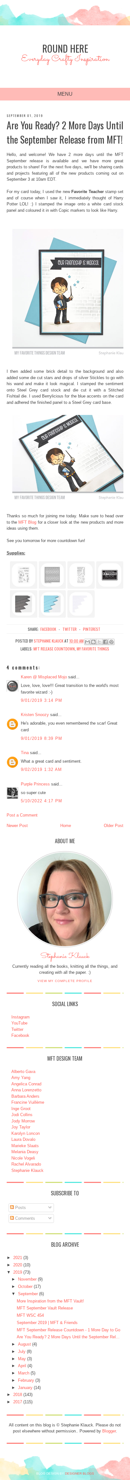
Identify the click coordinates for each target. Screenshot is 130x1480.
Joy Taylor (20, 1127)
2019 (17, 1272)
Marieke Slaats (25, 1145)
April (22, 1365)
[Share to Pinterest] (111, 642)
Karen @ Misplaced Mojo (44, 677)
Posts (20, 1207)
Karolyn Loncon (25, 1133)
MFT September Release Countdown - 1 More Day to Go (68, 1330)
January (25, 1387)
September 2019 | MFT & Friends (47, 1322)
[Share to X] (99, 642)
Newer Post (17, 825)
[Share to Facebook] (105, 642)
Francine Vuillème (27, 1102)
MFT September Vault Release (45, 1308)
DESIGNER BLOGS (79, 1473)
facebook (48, 629)
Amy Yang (20, 1077)
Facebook (20, 1035)
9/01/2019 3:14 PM (41, 700)
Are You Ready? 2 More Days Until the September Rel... (68, 1337)
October (25, 1286)
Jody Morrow (23, 1121)
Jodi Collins (21, 1114)
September (28, 1293)
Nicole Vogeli (23, 1158)
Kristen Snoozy (35, 714)
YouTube (19, 1023)
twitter (69, 629)
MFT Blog (27, 522)
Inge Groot (21, 1108)
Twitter (17, 1029)
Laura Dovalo (23, 1139)
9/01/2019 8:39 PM (41, 738)
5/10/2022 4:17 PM (41, 800)
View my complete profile (65, 981)
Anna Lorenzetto (26, 1090)
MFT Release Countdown (54, 648)
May (22, 1358)
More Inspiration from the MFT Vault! (50, 1301)
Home (65, 825)
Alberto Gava (23, 1071)
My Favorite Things (93, 648)
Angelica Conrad (26, 1084)
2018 (17, 1394)
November (27, 1279)
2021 (17, 1257)
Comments (24, 1218)
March (23, 1373)
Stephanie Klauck (64, 958)
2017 (17, 1401)
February (26, 1380)
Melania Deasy (24, 1151)
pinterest (91, 629)
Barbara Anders (25, 1096)
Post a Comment (22, 815)
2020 (17, 1265)
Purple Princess (35, 784)
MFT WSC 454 (30, 1315)
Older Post (113, 825)
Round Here (65, 48)
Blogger (109, 1431)
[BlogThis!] (93, 642)
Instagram (20, 1017)
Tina (25, 752)
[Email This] (87, 642)
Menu (65, 94)
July (22, 1351)
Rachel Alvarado (26, 1164)
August (24, 1344)
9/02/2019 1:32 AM (41, 769)
